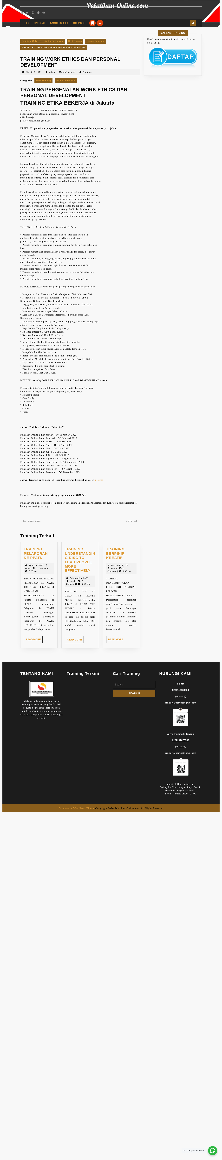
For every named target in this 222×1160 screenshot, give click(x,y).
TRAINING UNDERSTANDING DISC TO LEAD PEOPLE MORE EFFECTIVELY (80, 560)
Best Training (75, 41)
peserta (99, 480)
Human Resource (95, 41)
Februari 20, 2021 (79, 578)
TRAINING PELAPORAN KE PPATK (36, 553)
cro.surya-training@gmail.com (180, 702)
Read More (34, 640)
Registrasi (79, 23)
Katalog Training (59, 23)
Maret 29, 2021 (34, 72)
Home (26, 23)
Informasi (39, 23)
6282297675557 (180, 740)
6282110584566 (180, 690)
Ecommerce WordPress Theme (76, 808)
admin (52, 72)
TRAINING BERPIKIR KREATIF (115, 553)
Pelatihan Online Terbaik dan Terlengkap (43, 41)
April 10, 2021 (36, 565)
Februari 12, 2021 (120, 565)
